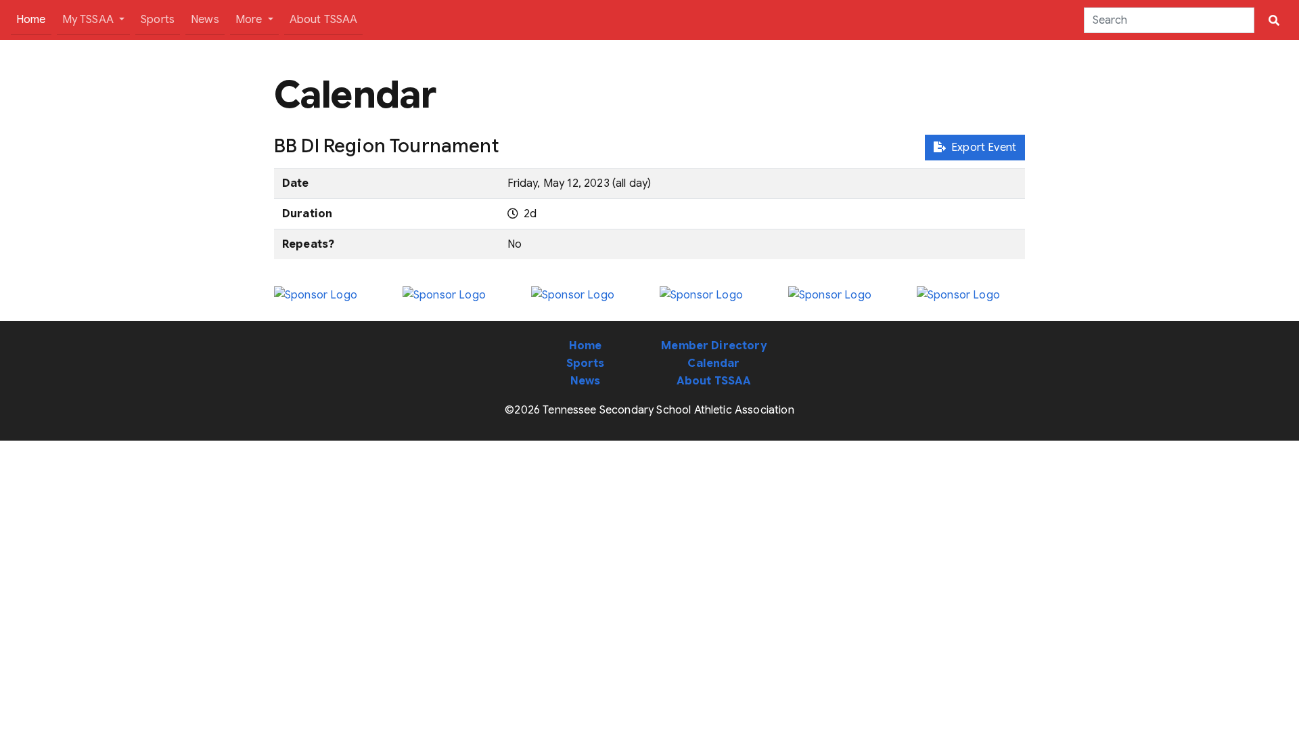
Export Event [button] (981, 147)
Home (33, 19)
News (205, 19)
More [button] (250, 19)
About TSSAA (324, 19)
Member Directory (714, 346)
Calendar (713, 363)
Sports (158, 19)
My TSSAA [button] (89, 19)
